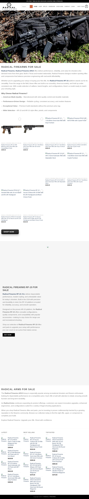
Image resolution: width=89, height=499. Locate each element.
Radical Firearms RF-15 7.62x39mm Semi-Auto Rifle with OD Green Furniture (33, 146)
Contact (67, 6)
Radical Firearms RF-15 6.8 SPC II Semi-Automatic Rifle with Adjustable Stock (55, 181)
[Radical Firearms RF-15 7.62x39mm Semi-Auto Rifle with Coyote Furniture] (77, 164)
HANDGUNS (52, 6)
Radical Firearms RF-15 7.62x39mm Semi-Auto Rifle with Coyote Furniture (77, 181)
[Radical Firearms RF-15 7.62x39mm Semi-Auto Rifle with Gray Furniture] (55, 129)
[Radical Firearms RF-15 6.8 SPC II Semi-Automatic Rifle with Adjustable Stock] (55, 164)
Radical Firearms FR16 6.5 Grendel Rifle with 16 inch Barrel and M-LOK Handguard (11, 218)
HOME (35, 6)
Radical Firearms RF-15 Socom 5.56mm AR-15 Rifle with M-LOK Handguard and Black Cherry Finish (33, 218)
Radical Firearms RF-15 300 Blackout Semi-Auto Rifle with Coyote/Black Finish (9, 146)
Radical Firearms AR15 (25, 71)
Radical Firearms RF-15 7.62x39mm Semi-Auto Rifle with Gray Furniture (55, 145)
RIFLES (45, 6)
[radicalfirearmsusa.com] (10, 6)
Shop (40, 6)
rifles (14, 294)
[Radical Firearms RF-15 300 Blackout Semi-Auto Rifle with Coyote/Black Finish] (11, 129)
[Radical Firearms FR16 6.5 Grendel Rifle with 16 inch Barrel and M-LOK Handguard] (11, 201)
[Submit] (31, 6)
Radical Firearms (8, 71)
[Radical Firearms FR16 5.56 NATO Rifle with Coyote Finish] (77, 129)
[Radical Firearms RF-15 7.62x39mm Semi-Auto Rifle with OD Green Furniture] (33, 129)
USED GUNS (59, 6)
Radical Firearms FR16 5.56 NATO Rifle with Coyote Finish (77, 145)
